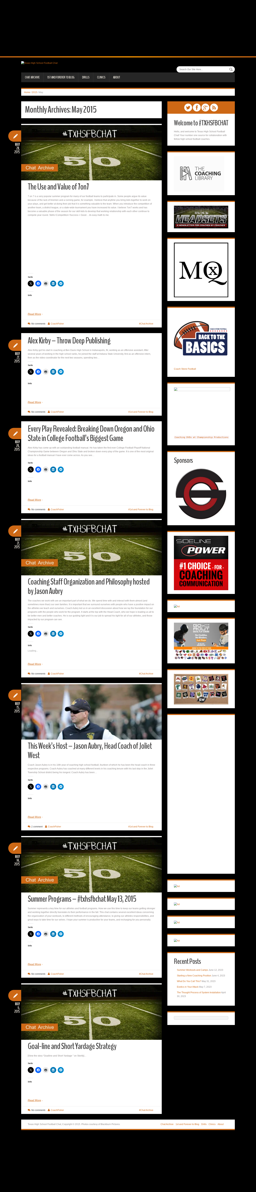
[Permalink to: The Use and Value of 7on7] (91, 154)
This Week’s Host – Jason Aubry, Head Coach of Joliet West (90, 750)
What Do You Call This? (189, 981)
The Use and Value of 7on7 (58, 187)
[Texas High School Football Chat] (39, 63)
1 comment (37, 826)
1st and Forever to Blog (60, 77)
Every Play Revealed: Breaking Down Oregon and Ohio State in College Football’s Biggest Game (91, 433)
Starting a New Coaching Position (194, 975)
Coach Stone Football (185, 369)
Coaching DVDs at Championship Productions (201, 437)
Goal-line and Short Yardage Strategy (72, 1046)
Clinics (101, 77)
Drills (85, 77)
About (116, 77)
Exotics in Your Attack (187, 987)
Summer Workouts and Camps (192, 970)
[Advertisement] (128, 28)
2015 (34, 92)
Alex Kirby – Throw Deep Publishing (69, 340)
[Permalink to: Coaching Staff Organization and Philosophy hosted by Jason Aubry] (91, 549)
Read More (34, 313)
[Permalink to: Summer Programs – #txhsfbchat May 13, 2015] (91, 866)
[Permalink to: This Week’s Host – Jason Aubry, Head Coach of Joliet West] (91, 724)
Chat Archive (32, 77)
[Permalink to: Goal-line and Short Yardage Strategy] (91, 1013)
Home (27, 92)
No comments (38, 323)
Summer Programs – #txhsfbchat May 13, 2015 (82, 899)
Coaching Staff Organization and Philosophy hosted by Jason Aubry (89, 586)
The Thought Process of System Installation (199, 992)
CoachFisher (57, 323)
